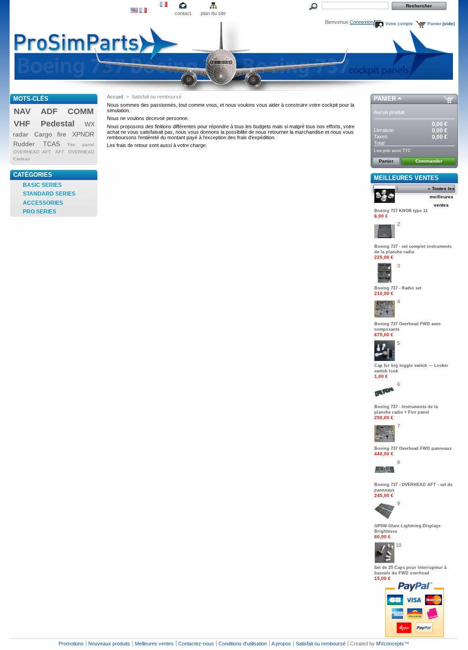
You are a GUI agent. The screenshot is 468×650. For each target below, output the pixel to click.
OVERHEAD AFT (32, 151)
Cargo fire (50, 134)
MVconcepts (390, 643)
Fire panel (81, 144)
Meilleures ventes (406, 178)
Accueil (115, 96)
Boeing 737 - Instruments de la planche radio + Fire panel (406, 412)
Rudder (24, 143)
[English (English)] (134, 11)
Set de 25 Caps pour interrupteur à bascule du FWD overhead (410, 573)
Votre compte (399, 23)
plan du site (213, 13)
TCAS (51, 143)
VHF (22, 123)
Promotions (71, 643)
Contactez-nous (196, 643)
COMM (81, 111)
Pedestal (57, 123)
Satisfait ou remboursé (321, 643)
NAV (22, 111)
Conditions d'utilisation (242, 643)
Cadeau (21, 158)
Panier (441, 23)
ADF (49, 111)
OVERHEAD (81, 151)
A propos (281, 643)
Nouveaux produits (109, 643)
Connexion (361, 22)
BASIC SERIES (42, 185)
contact (183, 13)
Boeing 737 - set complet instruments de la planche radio (413, 252)
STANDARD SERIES (49, 194)
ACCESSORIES (43, 203)
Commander (428, 161)
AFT (59, 151)
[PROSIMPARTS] (70, 47)
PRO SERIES (39, 211)
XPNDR (83, 134)
